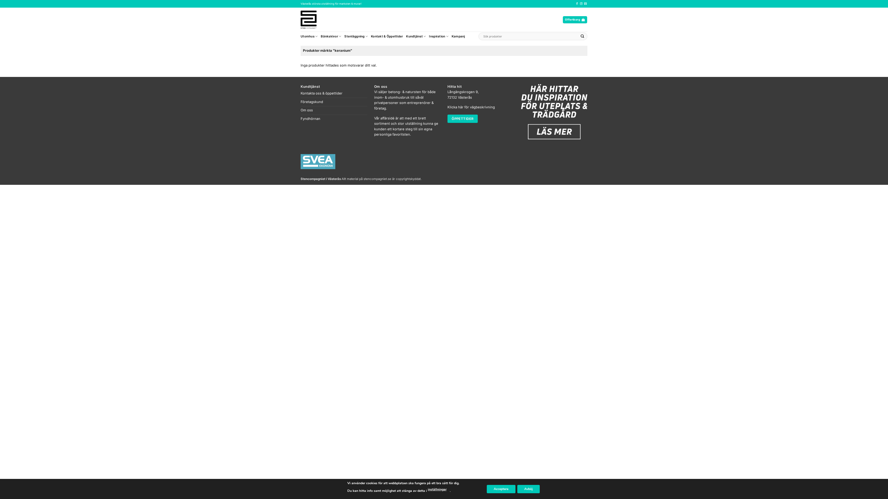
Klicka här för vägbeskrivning (471, 107)
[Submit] (582, 36)
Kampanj (458, 36)
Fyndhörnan (310, 119)
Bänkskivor (329, 36)
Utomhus (307, 36)
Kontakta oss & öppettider (321, 93)
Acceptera (501, 489)
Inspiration (437, 36)
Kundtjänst (414, 36)
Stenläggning (354, 36)
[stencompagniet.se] (317, 20)
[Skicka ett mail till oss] (585, 3)
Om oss (307, 110)
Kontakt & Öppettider (387, 36)
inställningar (437, 489)
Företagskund (312, 102)
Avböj (528, 489)
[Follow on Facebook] (577, 3)
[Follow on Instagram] (581, 3)
